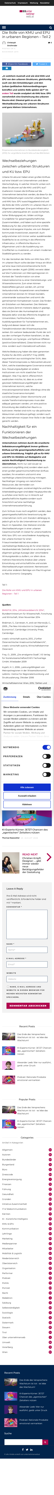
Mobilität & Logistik (12, 1253)
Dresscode (7, 1174)
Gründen (6, 1199)
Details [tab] (26, 696)
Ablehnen (27, 804)
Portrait (6, 1288)
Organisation (8, 1268)
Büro (4, 1169)
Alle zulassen (27, 787)
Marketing (7, 1238)
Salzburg (6, 1302)
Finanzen (6, 1184)
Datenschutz (10, 3)
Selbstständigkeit (11, 1307)
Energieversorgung (12, 1179)
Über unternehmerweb (13, 1337)
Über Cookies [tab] (44, 696)
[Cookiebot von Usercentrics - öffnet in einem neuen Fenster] (38, 689)
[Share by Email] (6, 68)
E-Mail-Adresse (16, 958)
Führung (6, 1189)
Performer (7, 1273)
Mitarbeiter (7, 1248)
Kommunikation (10, 1228)
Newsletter (45, 3)
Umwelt (6, 1342)
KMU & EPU (8, 1224)
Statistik (6, 1317)
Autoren (6, 1154)
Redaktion (7, 1298)
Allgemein (7, 1149)
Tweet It (43, 64)
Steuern (6, 1327)
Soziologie (7, 1312)
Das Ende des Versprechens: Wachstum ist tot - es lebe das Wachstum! (32, 1037)
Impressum (23, 3)
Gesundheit (8, 1194)
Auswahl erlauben (27, 796)
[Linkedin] (31, 1449)
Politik (5, 1283)
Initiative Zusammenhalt (14, 1204)
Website (11, 973)
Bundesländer (9, 1159)
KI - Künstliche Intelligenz (15, 1219)
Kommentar (14, 907)
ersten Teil (7, 93)
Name (10, 944)
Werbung (34, 3)
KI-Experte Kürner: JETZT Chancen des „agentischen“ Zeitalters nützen (25, 831)
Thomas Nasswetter (11, 838)
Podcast (6, 1278)
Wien (4, 1352)
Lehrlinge (7, 1233)
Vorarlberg (7, 1347)
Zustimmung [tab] (9, 696)
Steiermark (7, 1322)
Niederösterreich (10, 1258)
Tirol (4, 1332)
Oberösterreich (9, 1263)
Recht (5, 1293)
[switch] (46, 756)
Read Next (30, 854)
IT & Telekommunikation (14, 1209)
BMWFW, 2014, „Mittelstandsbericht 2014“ (23, 610)
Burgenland (8, 1164)
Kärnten (6, 1214)
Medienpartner (9, 1243)
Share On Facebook (18, 64)
